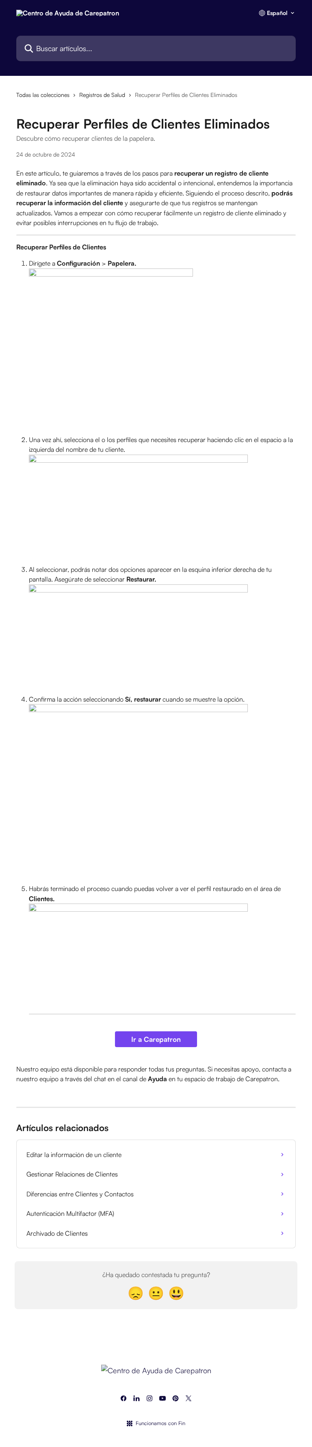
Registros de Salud (102, 94)
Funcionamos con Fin (160, 1423)
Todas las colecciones (42, 94)
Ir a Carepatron (156, 1039)
